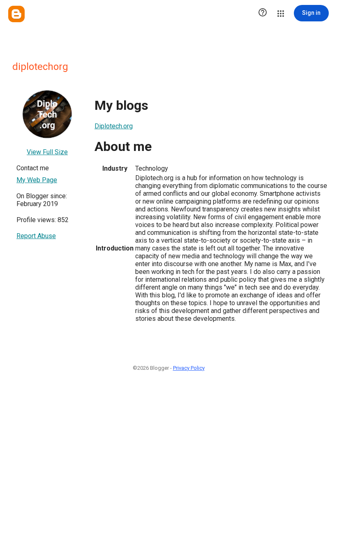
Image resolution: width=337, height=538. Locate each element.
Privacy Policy (189, 368)
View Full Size (47, 152)
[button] (262, 13)
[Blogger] (16, 14)
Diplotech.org (114, 126)
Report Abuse (36, 236)
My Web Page (36, 180)
